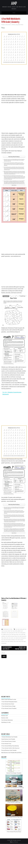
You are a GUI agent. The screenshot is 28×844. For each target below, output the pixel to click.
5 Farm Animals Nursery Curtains (8, 741)
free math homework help (11, 636)
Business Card (4, 715)
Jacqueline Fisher (19, 24)
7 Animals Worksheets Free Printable (9, 736)
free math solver (17, 641)
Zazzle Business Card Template (7, 648)
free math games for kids (12, 632)
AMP (14, 3)
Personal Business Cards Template (8, 750)
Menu (14, 13)
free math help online (13, 634)
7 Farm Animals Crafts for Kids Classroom (10, 748)
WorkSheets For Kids (7, 629)
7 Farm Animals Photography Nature (9, 701)
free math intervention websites (8, 639)
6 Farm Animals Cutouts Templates (8, 708)
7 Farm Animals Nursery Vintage (8, 706)
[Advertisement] (14, 80)
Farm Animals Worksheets (7, 720)
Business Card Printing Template (20, 648)
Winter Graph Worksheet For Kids (8, 699)
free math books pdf (19, 629)
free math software (9, 641)
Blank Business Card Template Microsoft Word (11, 752)
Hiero (11, 842)
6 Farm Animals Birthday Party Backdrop (10, 745)
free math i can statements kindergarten (17, 637)
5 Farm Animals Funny (6, 743)
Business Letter (4, 717)
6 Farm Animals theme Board (7, 703)
